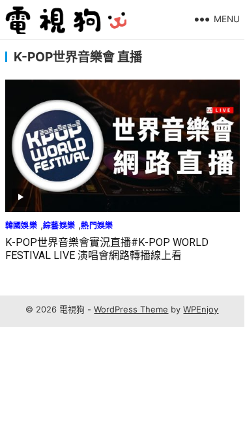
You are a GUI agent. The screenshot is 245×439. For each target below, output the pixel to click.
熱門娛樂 (97, 225)
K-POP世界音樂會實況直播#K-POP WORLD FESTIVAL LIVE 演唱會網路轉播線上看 (107, 249)
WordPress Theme (131, 309)
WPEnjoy (200, 309)
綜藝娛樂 (59, 225)
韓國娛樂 (21, 225)
